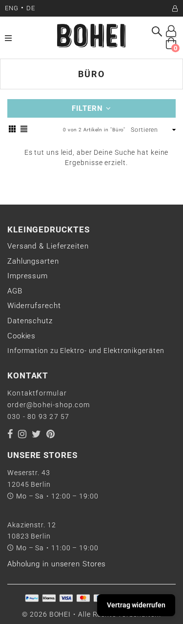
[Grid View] (12, 130)
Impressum (27, 275)
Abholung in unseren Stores (56, 564)
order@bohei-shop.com (48, 405)
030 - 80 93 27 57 (38, 416)
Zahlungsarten (33, 261)
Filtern (89, 108)
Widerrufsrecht (34, 305)
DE (30, 8)
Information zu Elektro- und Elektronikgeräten (85, 350)
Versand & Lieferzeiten (48, 246)
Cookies (21, 336)
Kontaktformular (37, 393)
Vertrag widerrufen (136, 605)
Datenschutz (30, 320)
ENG (12, 8)
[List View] (24, 130)
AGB (14, 291)
